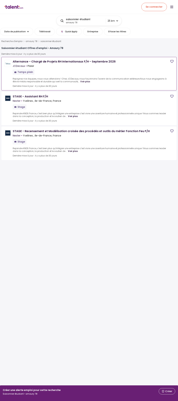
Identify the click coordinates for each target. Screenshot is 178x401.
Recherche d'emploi (11, 41)
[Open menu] (172, 7)
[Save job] (172, 61)
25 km (111, 21)
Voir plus (85, 81)
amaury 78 (31, 41)
